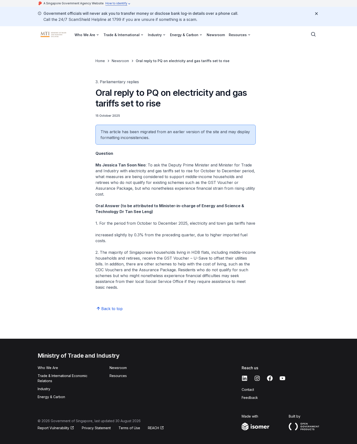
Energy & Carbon (51, 397)
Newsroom (216, 35)
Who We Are (48, 368)
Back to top (112, 308)
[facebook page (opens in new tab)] (270, 378)
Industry (44, 389)
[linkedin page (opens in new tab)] (244, 378)
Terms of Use (129, 428)
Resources (118, 376)
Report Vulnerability (53, 428)
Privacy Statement (96, 428)
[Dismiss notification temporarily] (316, 13)
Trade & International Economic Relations (62, 378)
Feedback (250, 397)
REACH (156, 428)
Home (100, 61)
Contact (248, 389)
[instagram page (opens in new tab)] (257, 378)
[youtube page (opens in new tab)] (282, 378)
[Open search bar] (313, 34)
